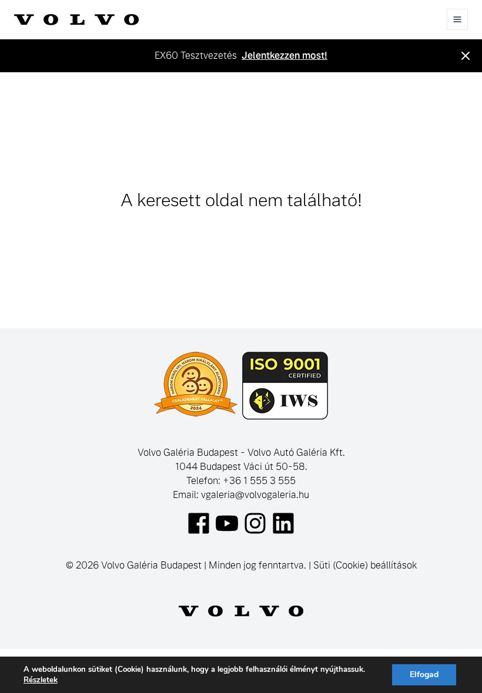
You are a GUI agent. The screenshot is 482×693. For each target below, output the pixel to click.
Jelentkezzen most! (284, 55)
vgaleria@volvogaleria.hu (255, 495)
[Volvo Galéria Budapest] (76, 19)
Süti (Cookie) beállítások (365, 565)
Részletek (41, 680)
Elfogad (424, 674)
